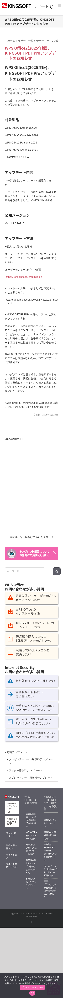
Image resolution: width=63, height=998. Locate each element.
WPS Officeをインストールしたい (31, 835)
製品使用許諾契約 (11, 847)
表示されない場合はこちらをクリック (31, 537)
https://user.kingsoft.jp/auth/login (23, 277)
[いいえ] (59, 985)
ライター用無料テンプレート (25, 770)
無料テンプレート (17, 752)
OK (32, 993)
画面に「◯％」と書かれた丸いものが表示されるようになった (50, 889)
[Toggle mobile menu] (59, 5)
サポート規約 (11, 856)
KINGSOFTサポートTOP (13, 822)
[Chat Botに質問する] (31, 553)
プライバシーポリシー (11, 834)
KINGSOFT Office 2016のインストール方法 (31, 849)
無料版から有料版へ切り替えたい (50, 835)
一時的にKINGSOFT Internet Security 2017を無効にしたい (50, 852)
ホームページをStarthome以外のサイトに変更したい (51, 871)
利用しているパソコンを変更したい (31, 884)
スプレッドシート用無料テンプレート (31, 777)
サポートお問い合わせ (11, 865)
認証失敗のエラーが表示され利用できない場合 (31, 820)
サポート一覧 (25, 40)
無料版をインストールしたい (50, 823)
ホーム (11, 40)
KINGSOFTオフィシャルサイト (12, 806)
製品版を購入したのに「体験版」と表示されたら (31, 866)
